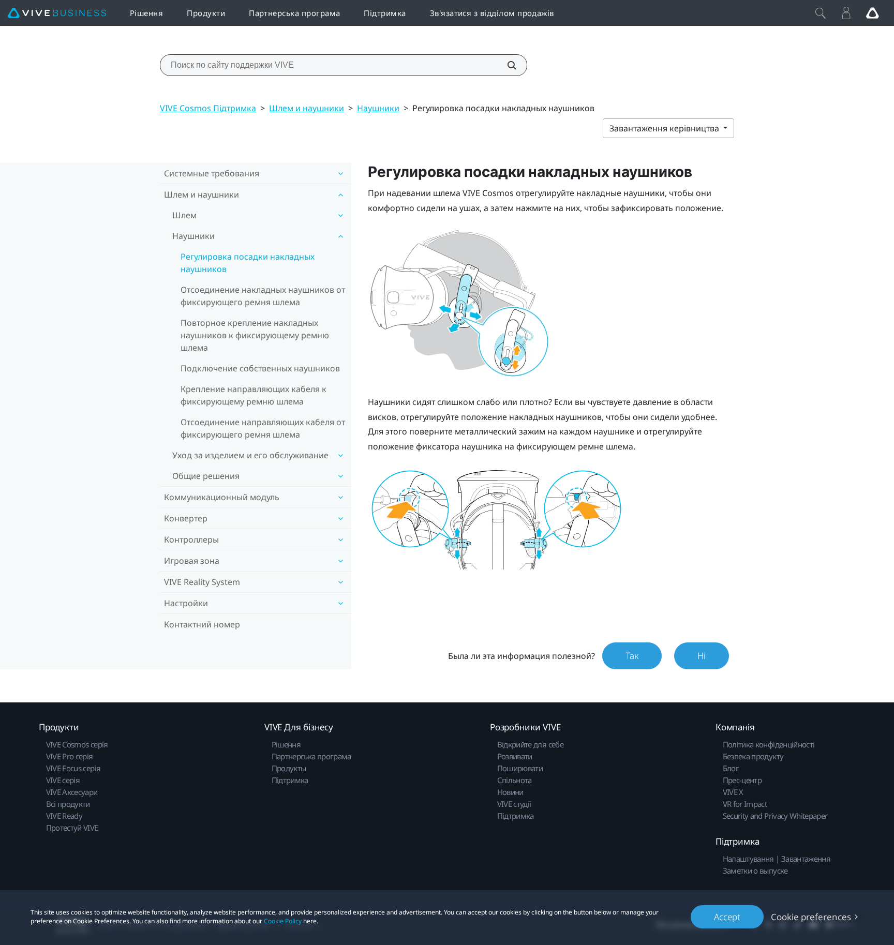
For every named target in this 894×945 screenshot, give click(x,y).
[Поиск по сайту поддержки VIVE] (506, 65)
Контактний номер (202, 624)
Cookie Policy (283, 921)
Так (631, 656)
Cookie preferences (811, 917)
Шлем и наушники (306, 108)
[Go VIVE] (872, 13)
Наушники (378, 108)
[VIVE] (57, 13)
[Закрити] (820, 13)
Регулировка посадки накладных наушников (248, 263)
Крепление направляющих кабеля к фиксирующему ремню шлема (253, 395)
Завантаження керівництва (665, 128)
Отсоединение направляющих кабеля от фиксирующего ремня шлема (263, 428)
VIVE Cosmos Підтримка (208, 108)
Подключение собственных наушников (260, 368)
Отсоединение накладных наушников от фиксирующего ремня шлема (263, 296)
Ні (701, 656)
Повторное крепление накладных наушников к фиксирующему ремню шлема (255, 335)
